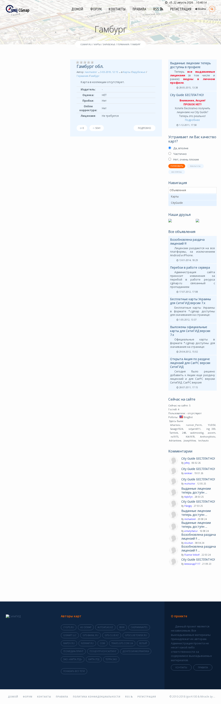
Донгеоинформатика (136, 651)
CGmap (23, 10)
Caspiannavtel (139, 627)
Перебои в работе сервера (190, 267)
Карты (126, 72)
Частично (180, 154)
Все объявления (181, 231)
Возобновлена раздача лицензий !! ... (198, 536)
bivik (122, 627)
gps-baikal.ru (90, 635)
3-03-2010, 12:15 (109, 72)
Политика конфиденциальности (96, 696)
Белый (143, 643)
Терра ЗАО (111, 659)
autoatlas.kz (105, 627)
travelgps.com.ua (122, 643)
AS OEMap (85, 627)
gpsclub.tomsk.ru (136, 635)
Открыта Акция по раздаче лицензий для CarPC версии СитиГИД (190, 363)
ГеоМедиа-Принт (73, 651)
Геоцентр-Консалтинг (103, 651)
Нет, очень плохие (186, 159)
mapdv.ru (69, 643)
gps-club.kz (112, 635)
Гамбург (94, 75)
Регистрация (180, 9)
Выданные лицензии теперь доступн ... (196, 490)
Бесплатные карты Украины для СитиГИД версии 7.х (190, 301)
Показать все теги (74, 671)
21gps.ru (68, 627)
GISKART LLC (69, 635)
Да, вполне (180, 148)
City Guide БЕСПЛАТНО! (187, 95)
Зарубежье (138, 72)
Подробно (144, 128)
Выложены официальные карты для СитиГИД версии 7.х (190, 331)
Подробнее (192, 120)
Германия (82, 75)
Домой (77, 9)
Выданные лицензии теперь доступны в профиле (190, 65)
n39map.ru (87, 643)
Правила (139, 9)
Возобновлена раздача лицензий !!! (187, 241)
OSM (102, 643)
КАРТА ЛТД (93, 659)
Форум (96, 9)
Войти (201, 9)
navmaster (91, 72)
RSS (156, 9)
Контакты (117, 9)
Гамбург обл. (90, 66)
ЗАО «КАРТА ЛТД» (72, 659)
